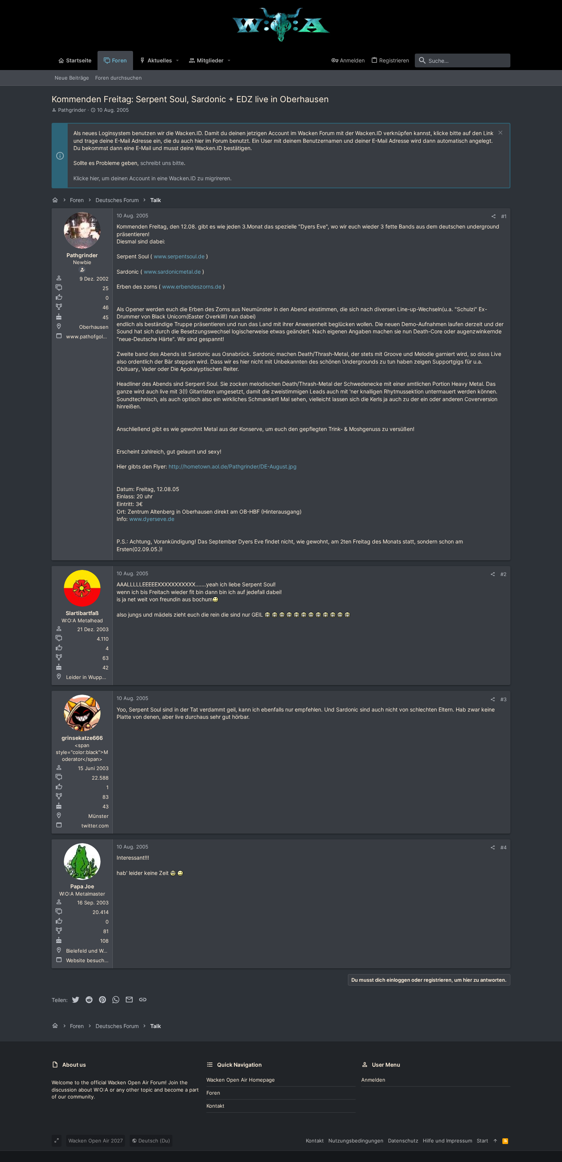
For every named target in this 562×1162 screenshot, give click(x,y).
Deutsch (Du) (153, 1141)
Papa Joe (82, 886)
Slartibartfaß (82, 613)
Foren (213, 1093)
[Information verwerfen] (499, 133)
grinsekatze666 (82, 737)
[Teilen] (493, 216)
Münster (98, 816)
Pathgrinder (72, 110)
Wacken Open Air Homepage (240, 1080)
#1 (504, 216)
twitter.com (95, 826)
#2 (503, 574)
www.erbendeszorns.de (191, 286)
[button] (177, 60)
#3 (503, 699)
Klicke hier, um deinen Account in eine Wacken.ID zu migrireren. (152, 178)
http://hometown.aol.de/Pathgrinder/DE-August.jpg (233, 466)
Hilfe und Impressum (447, 1141)
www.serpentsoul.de (179, 256)
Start (482, 1141)
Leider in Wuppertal (89, 677)
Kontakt (215, 1106)
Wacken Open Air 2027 (95, 1141)
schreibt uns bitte (162, 163)
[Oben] (495, 1140)
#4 (503, 847)
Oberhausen (94, 327)
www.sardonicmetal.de (172, 271)
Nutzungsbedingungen (355, 1141)
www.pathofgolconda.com (97, 336)
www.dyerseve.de (151, 519)
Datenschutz (403, 1141)
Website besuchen (88, 960)
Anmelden (373, 1080)
